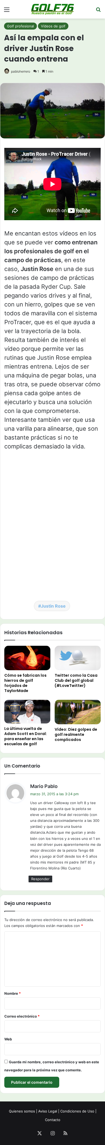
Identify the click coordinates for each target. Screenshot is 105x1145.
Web (8, 1039)
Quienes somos (22, 1111)
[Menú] (6, 11)
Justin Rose (53, 606)
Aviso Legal (47, 1111)
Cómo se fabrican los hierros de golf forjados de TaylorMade (25, 683)
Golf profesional (20, 26)
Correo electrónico (22, 1016)
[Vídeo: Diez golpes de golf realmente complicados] (78, 712)
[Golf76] (52, 9)
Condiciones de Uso (77, 1111)
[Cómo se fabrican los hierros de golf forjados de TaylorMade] (27, 658)
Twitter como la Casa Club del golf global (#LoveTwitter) (76, 680)
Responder (40, 879)
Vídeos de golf (53, 26)
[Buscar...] (98, 11)
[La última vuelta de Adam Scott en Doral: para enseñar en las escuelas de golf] (27, 711)
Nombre (12, 993)
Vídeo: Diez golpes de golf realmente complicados (76, 734)
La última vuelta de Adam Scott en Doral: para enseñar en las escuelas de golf (25, 736)
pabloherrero (20, 71)
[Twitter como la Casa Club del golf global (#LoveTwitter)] (78, 658)
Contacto (52, 1120)
